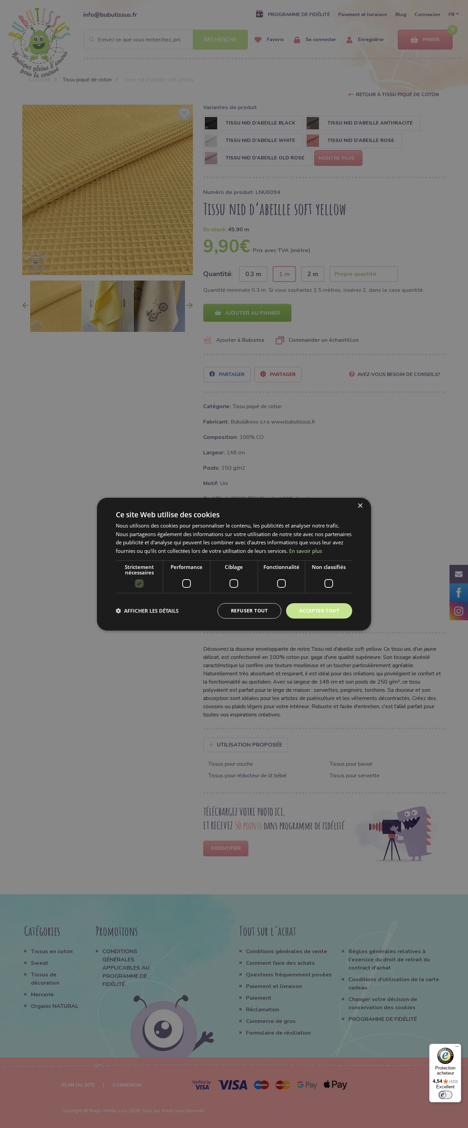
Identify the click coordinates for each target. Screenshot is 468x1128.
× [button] (359, 505)
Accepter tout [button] (319, 610)
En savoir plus (305, 550)
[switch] (445, 1095)
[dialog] (234, 563)
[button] (147, 610)
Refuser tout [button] (249, 610)
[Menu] (457, 1048)
